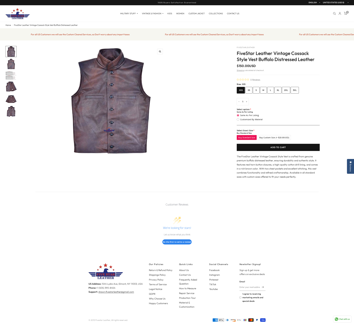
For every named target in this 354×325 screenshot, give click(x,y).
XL (278, 90)
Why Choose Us (157, 298)
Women (180, 13)
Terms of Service (158, 284)
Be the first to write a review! (177, 242)
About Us (184, 270)
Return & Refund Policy (160, 270)
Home (8, 25)
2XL (286, 90)
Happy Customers (158, 303)
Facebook (214, 270)
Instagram (214, 274)
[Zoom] (160, 51)
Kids (169, 13)
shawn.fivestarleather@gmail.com (116, 291)
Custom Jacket (196, 13)
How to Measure (187, 288)
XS (249, 90)
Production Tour (187, 297)
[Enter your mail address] (263, 287)
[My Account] (340, 13)
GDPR (152, 293)
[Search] (334, 13)
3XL (295, 90)
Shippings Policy (157, 274)
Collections (216, 13)
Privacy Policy (156, 279)
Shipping (240, 70)
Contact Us (233, 13)
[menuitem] (129, 13)
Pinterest (213, 279)
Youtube (213, 289)
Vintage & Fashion (151, 13)
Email (242, 281)
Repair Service (186, 293)
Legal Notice (155, 289)
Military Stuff (128, 13)
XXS (241, 90)
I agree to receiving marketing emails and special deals (252, 297)
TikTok (212, 284)
